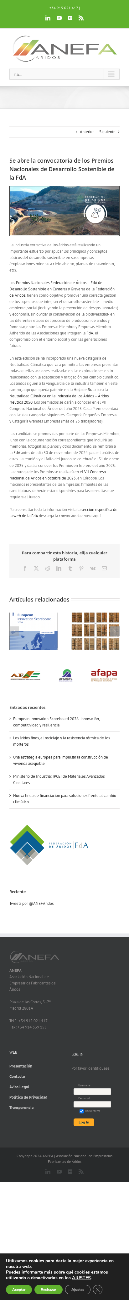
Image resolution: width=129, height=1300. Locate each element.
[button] (14, 631)
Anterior (87, 131)
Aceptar (19, 1289)
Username (84, 1085)
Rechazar (48, 1289)
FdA (89, 333)
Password (84, 1098)
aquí (97, 515)
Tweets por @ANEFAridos (31, 903)
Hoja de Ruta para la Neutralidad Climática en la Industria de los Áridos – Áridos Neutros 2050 (59, 396)
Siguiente (107, 131)
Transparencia (21, 1107)
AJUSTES (81, 1278)
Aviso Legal (19, 1087)
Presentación (20, 1066)
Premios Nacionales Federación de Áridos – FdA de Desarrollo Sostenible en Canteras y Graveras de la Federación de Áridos (62, 289)
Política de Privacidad (28, 1097)
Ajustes (77, 1289)
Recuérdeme (93, 1110)
